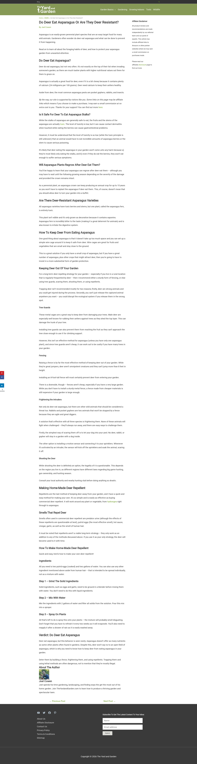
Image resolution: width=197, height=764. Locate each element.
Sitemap (41, 738)
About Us (41, 719)
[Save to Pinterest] (2, 373)
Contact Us (42, 726)
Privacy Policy (43, 730)
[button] (159, 2)
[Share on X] (2, 381)
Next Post (110, 701)
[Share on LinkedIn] (2, 385)
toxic (62, 124)
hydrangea (112, 501)
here (100, 107)
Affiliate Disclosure (45, 722)
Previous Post (57, 701)
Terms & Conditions (46, 734)
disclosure (143, 65)
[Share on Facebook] (2, 377)
